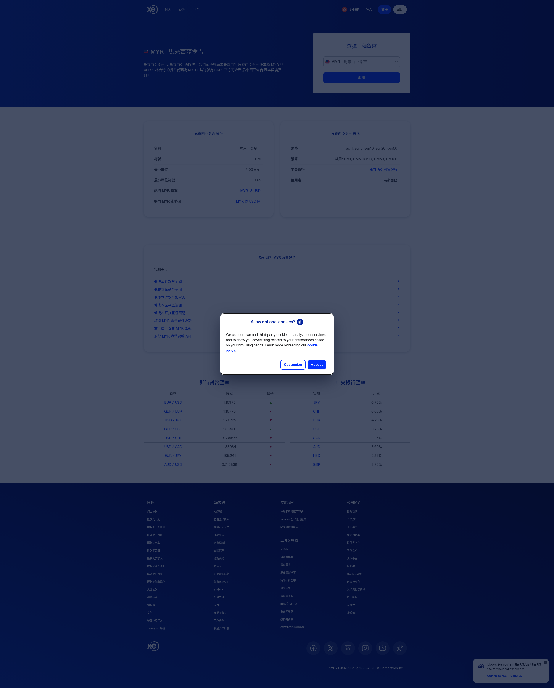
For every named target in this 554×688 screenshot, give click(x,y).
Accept (317, 365)
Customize (293, 365)
